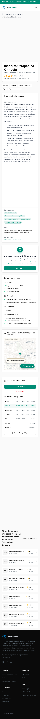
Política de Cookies (28, 692)
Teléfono (13, 85)
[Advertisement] (20, 39)
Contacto (5, 695)
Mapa (4, 89)
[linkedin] (11, 662)
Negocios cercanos (15, 89)
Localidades (6, 698)
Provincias (5, 701)
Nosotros (5, 692)
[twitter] (3, 662)
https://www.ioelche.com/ (12, 240)
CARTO (17, 339)
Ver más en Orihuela (28, 538)
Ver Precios (20, 268)
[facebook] (7, 662)
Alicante (9, 14)
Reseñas (5, 85)
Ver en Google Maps (21, 433)
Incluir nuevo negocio (9, 678)
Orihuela (18, 14)
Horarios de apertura (25, 85)
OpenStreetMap (10, 339)
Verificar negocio (27, 678)
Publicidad (25, 675)
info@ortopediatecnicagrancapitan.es (17, 655)
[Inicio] (2, 14)
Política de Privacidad (29, 695)
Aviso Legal (25, 689)
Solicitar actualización (9, 675)
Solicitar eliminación (9, 681)
